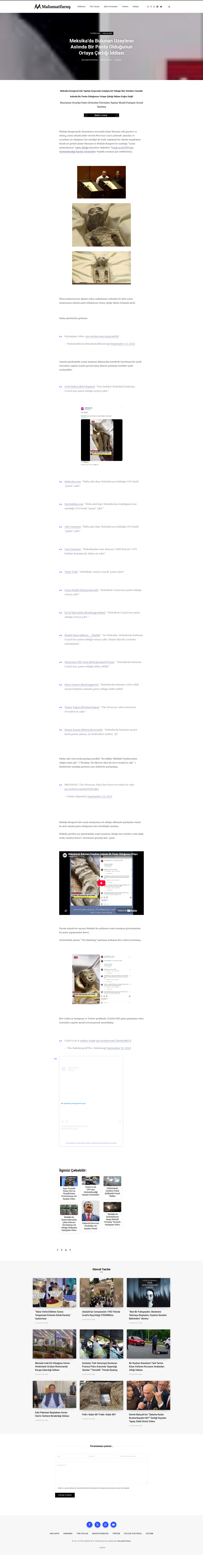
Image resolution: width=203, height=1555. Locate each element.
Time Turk (71, 571)
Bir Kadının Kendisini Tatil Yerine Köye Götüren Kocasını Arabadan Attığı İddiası (146, 1366)
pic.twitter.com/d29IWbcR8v (81, 789)
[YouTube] (113, 1525)
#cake (92, 1040)
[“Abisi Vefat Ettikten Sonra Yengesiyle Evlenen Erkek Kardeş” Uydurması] (54, 1292)
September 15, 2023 (123, 343)
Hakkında (67, 1533)
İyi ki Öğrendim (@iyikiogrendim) (84, 612)
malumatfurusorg (90, 60)
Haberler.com (72, 481)
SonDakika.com (73, 504)
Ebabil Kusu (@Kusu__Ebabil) (82, 635)
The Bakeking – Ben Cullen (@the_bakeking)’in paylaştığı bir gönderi (91, 1143)
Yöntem (116, 1533)
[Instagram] (105, 1525)
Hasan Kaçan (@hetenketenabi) (83, 729)
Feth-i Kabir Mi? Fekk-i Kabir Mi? (99, 1414)
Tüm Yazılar (82, 1533)
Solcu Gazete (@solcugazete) (81, 684)
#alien (84, 1040)
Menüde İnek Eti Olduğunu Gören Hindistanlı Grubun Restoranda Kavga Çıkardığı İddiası (52, 1366)
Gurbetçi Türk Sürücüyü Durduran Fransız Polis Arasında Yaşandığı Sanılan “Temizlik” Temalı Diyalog (99, 1366)
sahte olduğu (82, 147)
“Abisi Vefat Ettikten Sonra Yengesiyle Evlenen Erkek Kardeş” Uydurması (53, 1315)
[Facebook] (57, 1250)
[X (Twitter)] (97, 1525)
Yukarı (102, 1548)
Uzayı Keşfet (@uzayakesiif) (81, 590)
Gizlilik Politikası (133, 1533)
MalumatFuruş (124, 1541)
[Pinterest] (70, 1250)
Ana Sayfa (54, 1533)
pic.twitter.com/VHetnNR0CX (113, 1040)
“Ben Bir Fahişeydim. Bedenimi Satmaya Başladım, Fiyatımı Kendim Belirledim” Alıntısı (148, 1315)
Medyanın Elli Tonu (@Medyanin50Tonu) (89, 662)
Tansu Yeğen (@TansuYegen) (81, 707)
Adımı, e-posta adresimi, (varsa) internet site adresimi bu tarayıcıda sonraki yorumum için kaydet (93, 1488)
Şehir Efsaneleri (100, 1533)
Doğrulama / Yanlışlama (101, 33)
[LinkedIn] (66, 1250)
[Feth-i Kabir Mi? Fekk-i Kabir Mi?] (101, 1395)
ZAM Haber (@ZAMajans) (79, 386)
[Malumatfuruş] (52, 7)
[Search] (168, 7)
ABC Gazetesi (72, 526)
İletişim (149, 1533)
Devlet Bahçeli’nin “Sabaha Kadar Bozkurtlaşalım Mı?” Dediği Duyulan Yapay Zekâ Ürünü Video (147, 1418)
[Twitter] (62, 1250)
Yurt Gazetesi (72, 549)
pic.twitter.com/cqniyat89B (102, 336)
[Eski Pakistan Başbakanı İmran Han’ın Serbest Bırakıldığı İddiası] (54, 1394)
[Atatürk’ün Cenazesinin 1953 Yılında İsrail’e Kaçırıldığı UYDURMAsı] (101, 1292)
